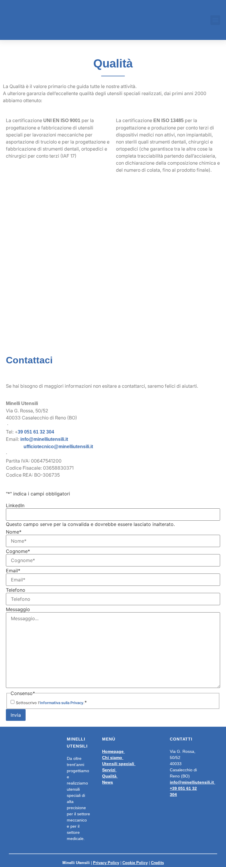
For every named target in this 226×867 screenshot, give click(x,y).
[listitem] (113, 438)
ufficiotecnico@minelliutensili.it (59, 445)
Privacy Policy (106, 861)
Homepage (113, 750)
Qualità (110, 774)
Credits (157, 861)
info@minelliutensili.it (45, 438)
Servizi (109, 768)
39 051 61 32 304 (37, 431)
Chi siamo (112, 756)
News (107, 780)
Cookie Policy (135, 861)
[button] (215, 20)
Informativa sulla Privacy (61, 701)
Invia (16, 713)
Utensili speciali (118, 762)
